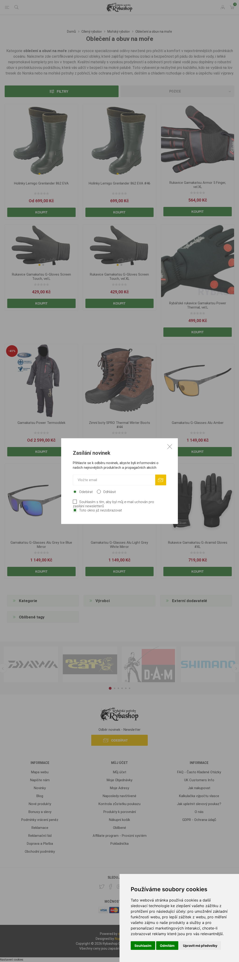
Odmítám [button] (167, 946)
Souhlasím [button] (142, 946)
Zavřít (169, 446)
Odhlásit (109, 492)
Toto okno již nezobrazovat (100, 510)
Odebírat (86, 492)
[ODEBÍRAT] (160, 479)
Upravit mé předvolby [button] (200, 946)
